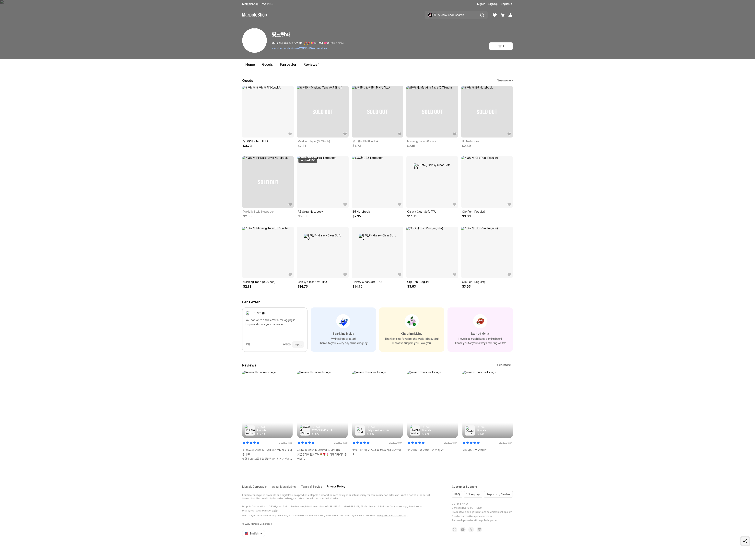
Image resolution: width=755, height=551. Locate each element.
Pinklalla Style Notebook (258, 211)
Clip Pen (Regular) (473, 211)
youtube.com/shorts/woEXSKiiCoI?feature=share (299, 48)
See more (338, 43)
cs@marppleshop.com (499, 512)
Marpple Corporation (254, 486)
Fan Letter (288, 64)
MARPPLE (267, 4)
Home (250, 64)
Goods (267, 64)
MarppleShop (250, 4)
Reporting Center (498, 494)
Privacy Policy (336, 486)
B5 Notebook (471, 141)
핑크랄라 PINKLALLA (256, 141)
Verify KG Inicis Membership (392, 515)
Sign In (481, 4)
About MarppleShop (284, 486)
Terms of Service (311, 486)
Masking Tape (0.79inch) (314, 141)
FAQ (457, 494)
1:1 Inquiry (473, 494)
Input (298, 344)
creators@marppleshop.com (481, 520)
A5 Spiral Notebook (310, 211)
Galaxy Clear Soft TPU (421, 211)
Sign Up (493, 4)
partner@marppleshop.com (476, 516)
